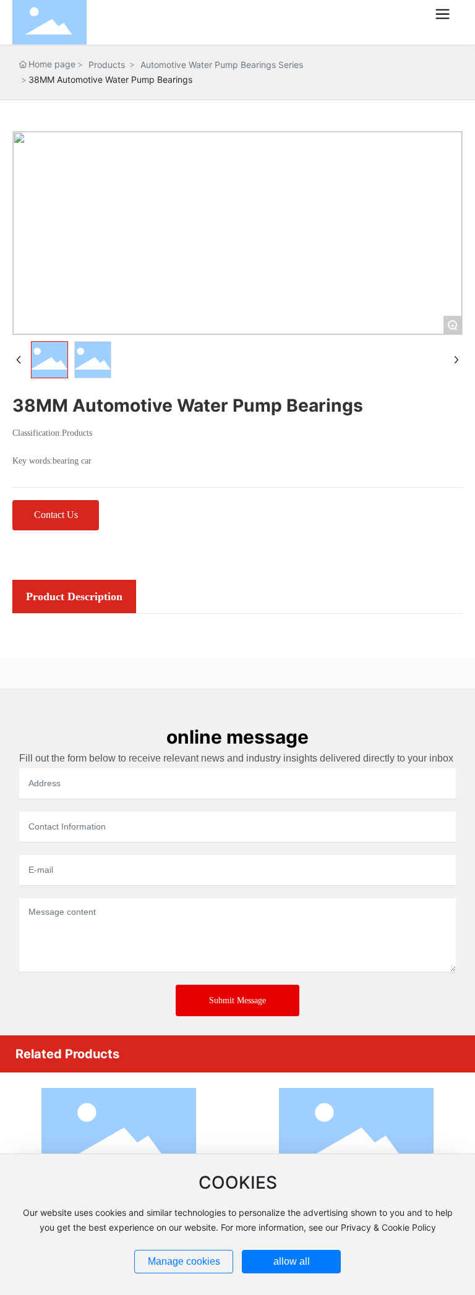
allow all (291, 1261)
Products (106, 64)
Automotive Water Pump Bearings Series (221, 64)
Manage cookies (184, 1261)
